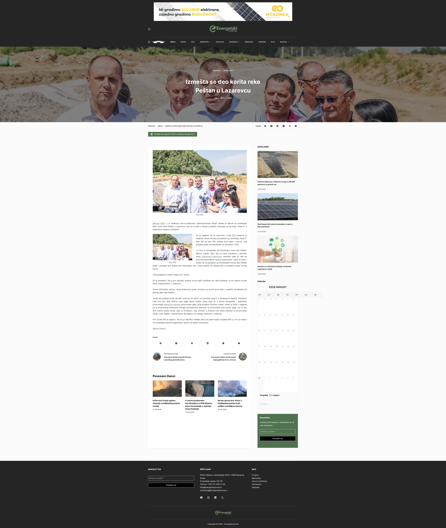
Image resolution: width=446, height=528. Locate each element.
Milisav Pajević (159, 328)
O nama (255, 475)
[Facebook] (265, 126)
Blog (273, 42)
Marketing (256, 478)
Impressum (256, 484)
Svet (193, 42)
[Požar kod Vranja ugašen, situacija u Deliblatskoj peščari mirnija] (167, 388)
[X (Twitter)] (271, 126)
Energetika (204, 42)
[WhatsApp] (296, 126)
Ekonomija (233, 42)
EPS (234, 235)
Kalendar (255, 487)
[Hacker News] (283, 126)
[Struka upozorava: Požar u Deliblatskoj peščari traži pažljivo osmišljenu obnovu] (232, 388)
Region (183, 42)
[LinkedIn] (277, 126)
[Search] (149, 42)
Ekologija (220, 42)
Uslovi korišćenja (259, 481)
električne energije (172, 304)
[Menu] (149, 29)
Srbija (172, 42)
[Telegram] (289, 126)
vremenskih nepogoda (212, 256)
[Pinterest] (192, 343)
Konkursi (262, 42)
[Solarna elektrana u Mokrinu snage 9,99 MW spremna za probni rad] (277, 164)
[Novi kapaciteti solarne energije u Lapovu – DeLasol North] (277, 206)
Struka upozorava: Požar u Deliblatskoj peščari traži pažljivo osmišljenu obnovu (230, 403)
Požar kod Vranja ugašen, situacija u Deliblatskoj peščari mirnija (166, 403)
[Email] (239, 343)
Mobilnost (249, 42)
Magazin (283, 42)
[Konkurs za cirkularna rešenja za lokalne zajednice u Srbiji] (277, 249)
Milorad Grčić (159, 223)
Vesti (231, 70)
